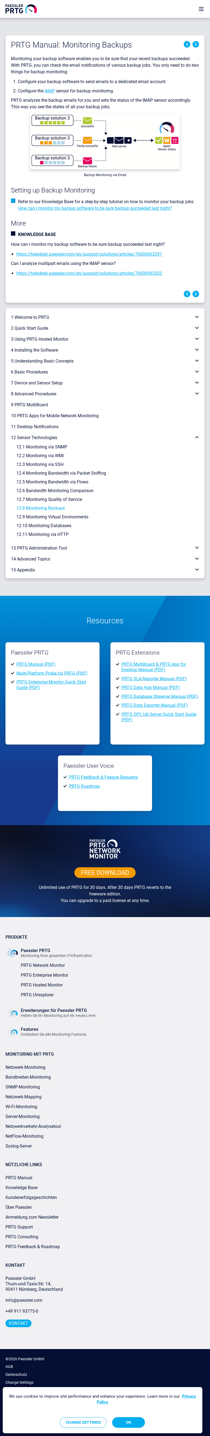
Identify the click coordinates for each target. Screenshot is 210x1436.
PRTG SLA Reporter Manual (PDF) (154, 678)
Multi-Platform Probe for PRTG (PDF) (52, 673)
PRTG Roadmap (84, 786)
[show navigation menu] (201, 9)
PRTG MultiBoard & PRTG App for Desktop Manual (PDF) (153, 667)
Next (195, 44)
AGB (9, 1366)
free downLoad (105, 872)
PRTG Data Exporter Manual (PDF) (154, 705)
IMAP (50, 91)
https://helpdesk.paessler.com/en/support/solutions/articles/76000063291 (89, 254)
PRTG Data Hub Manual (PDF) (150, 687)
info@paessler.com (23, 1300)
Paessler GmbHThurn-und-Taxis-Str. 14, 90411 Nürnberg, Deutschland (34, 1284)
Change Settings (19, 1382)
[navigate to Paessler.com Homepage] (21, 8)
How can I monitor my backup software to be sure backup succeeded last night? (95, 208)
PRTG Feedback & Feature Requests (103, 777)
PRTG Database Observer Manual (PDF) (159, 696)
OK (128, 1422)
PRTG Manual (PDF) (36, 664)
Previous (187, 44)
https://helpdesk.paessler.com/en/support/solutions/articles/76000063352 (89, 273)
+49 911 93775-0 (21, 1311)
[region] (102, 1410)
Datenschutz (16, 1374)
